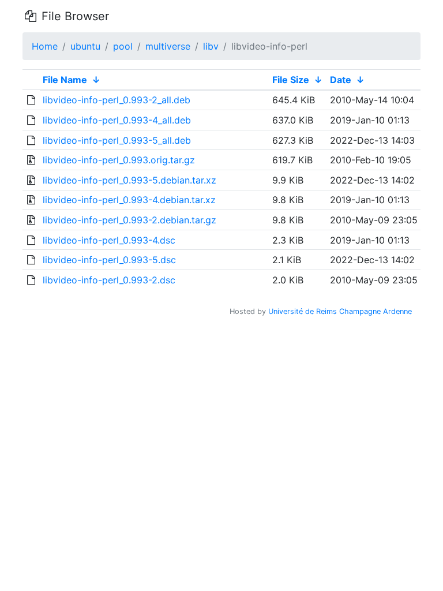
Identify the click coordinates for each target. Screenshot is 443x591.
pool (123, 46)
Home (45, 46)
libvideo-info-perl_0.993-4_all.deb (117, 120)
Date (340, 79)
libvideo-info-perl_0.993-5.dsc (109, 259)
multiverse (167, 46)
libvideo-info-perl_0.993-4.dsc (109, 240)
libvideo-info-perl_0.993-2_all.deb (116, 100)
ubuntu (85, 46)
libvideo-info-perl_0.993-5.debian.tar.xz (129, 180)
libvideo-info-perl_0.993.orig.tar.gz (119, 160)
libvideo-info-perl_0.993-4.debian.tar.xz (129, 199)
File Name (65, 79)
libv (211, 46)
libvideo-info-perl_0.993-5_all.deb (117, 140)
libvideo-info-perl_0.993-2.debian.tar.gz (129, 220)
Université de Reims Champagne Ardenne (340, 311)
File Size (290, 79)
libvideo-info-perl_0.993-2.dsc (109, 280)
